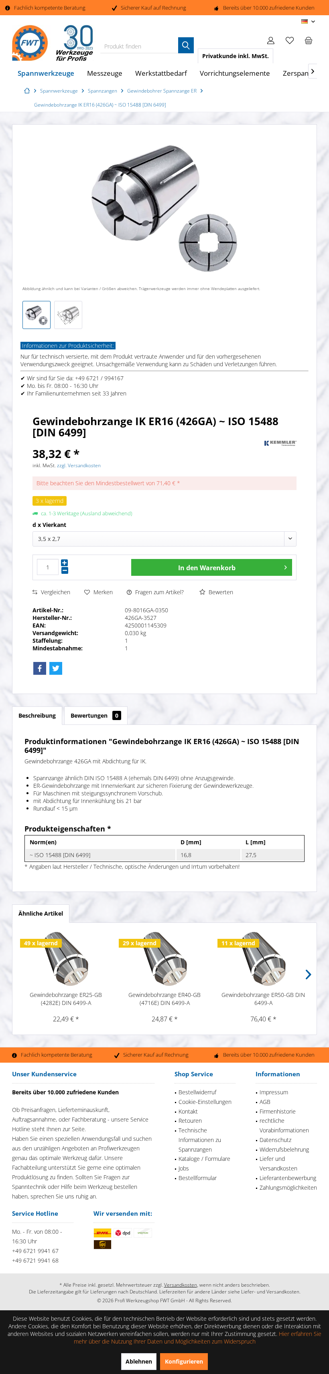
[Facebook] (39, 668)
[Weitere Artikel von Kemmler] (280, 443)
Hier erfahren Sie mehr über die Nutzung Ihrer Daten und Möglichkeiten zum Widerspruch (198, 1337)
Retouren (190, 1120)
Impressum (274, 1092)
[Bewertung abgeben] (147, 443)
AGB (265, 1102)
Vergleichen (54, 592)
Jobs (184, 1168)
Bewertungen (94, 715)
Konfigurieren (184, 1361)
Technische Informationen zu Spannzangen (200, 1139)
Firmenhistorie (278, 1111)
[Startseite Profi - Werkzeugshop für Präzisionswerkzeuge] (28, 91)
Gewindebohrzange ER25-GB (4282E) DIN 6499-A (66, 999)
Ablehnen (139, 1361)
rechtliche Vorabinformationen (284, 1125)
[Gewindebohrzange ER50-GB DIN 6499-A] (263, 959)
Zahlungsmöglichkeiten (288, 1187)
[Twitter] (55, 668)
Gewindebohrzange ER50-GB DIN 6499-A (263, 999)
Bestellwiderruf (197, 1092)
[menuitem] (308, 40)
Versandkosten (180, 1284)
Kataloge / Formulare (204, 1158)
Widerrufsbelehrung (284, 1149)
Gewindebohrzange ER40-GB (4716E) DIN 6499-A (164, 999)
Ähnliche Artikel (40, 913)
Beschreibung (37, 715)
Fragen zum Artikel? (159, 592)
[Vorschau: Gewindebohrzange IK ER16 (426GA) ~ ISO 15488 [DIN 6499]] (36, 315)
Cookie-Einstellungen (205, 1102)
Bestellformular (198, 1178)
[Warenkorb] (308, 40)
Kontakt (188, 1111)
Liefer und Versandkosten (278, 1163)
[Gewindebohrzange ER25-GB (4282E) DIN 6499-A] (65, 959)
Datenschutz (275, 1140)
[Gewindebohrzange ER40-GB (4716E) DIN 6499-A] (164, 959)
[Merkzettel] (289, 40)
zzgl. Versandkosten (79, 465)
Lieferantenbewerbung (288, 1178)
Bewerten (220, 592)
